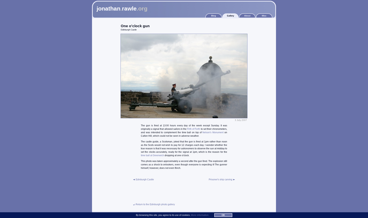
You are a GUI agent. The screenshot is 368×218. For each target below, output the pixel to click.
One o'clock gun (135, 26)
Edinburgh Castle (145, 179)
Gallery (230, 16)
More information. (200, 215)
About (247, 16)
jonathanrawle (122, 8)
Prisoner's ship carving (220, 179)
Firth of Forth (193, 129)
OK (223, 215)
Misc (264, 16)
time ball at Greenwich (152, 155)
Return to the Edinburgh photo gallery (155, 204)
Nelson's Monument (212, 132)
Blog (213, 16)
